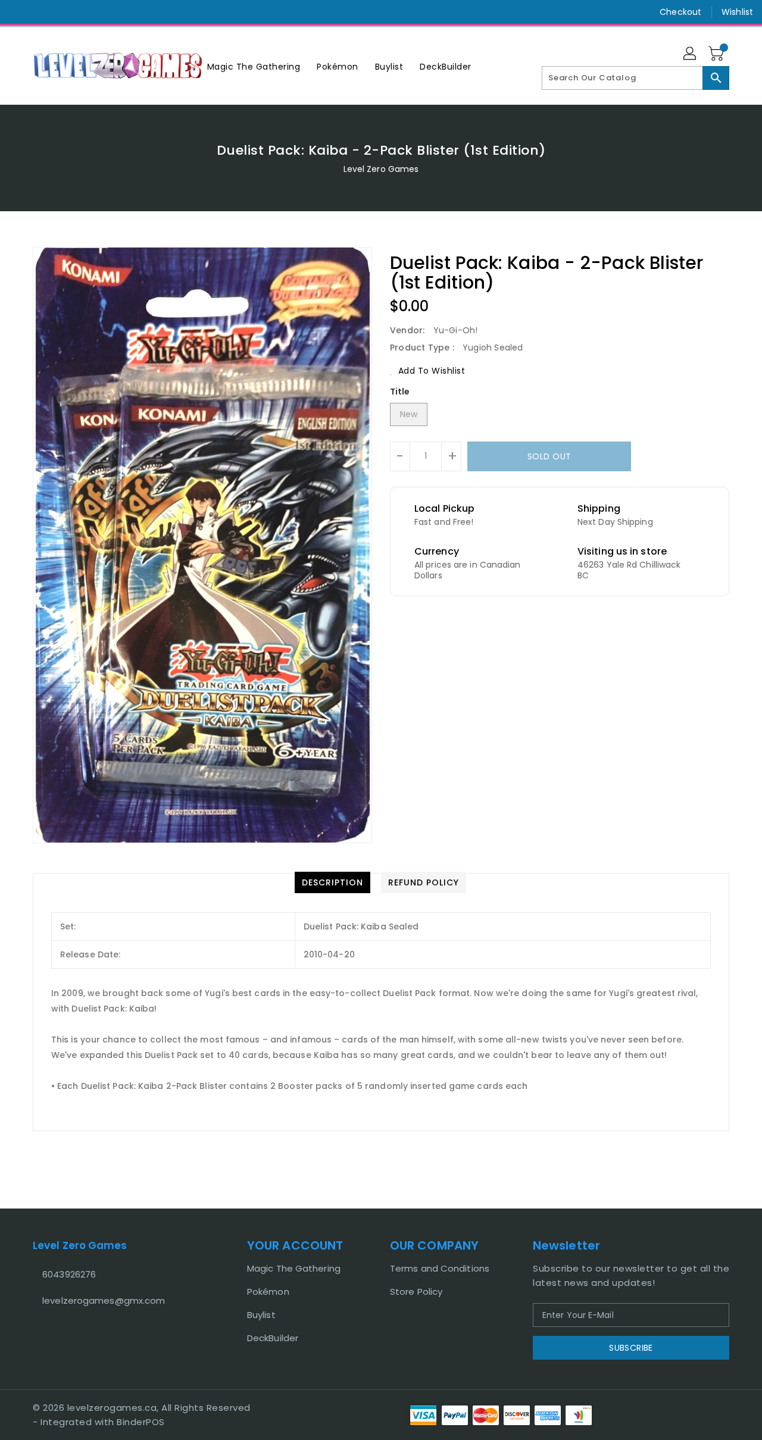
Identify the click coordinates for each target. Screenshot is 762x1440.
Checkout (680, 12)
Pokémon (268, 1291)
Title (400, 391)
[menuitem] (254, 66)
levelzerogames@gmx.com (103, 1300)
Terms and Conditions (439, 1268)
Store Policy (416, 1291)
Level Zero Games (381, 169)
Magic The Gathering (294, 1268)
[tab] (332, 882)
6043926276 (69, 1274)
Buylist (261, 1314)
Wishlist (737, 12)
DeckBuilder (272, 1338)
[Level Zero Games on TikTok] (64, 12)
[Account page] (690, 54)
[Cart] (717, 54)
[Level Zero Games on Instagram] (42, 12)
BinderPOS (141, 1422)
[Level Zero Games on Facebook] (19, 12)
